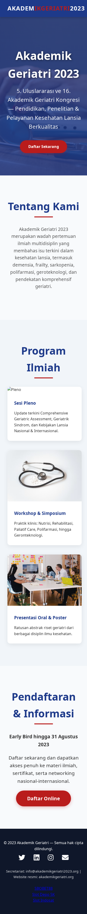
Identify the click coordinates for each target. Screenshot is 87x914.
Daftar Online (43, 798)
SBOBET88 (44, 888)
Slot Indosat (43, 900)
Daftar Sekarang (43, 146)
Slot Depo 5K (43, 894)
